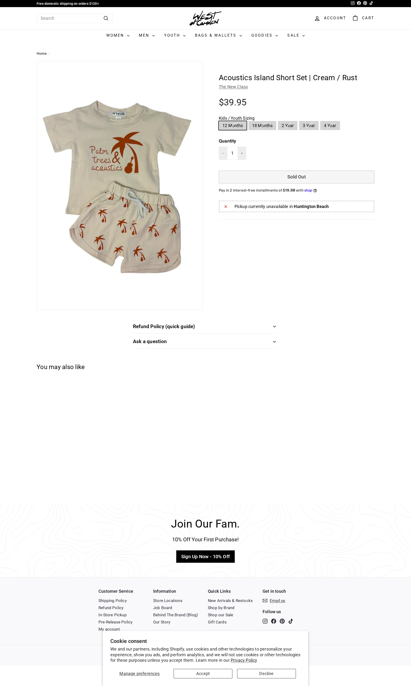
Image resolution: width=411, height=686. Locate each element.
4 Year (332, 126)
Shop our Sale (220, 614)
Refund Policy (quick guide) (164, 326)
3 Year (310, 126)
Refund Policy (110, 607)
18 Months (264, 126)
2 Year (289, 126)
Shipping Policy (112, 600)
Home (42, 53)
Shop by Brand (221, 607)
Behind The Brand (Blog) (175, 614)
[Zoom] (120, 185)
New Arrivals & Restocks (230, 600)
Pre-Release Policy (115, 622)
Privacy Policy (244, 660)
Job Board (162, 607)
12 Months (234, 126)
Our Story (162, 622)
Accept (203, 673)
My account (109, 629)
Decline (266, 673)
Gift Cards (217, 622)
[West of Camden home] (205, 18)
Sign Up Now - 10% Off (205, 556)
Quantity (227, 141)
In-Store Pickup (112, 614)
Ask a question (150, 341)
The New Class (233, 86)
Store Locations (167, 600)
